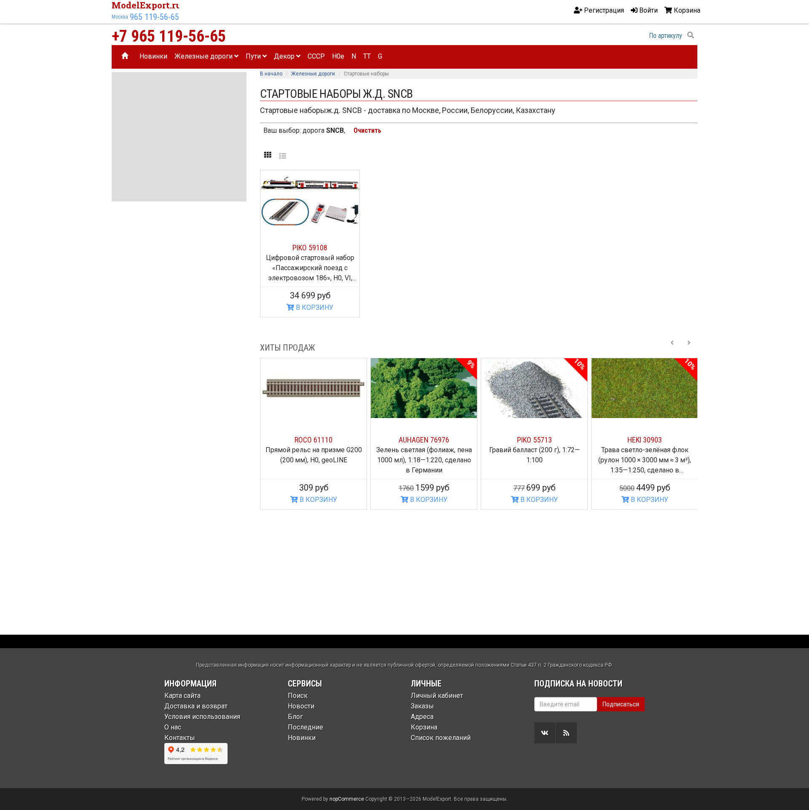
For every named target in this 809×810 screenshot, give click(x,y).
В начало (271, 74)
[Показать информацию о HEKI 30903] (645, 388)
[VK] (544, 732)
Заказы (422, 706)
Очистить (367, 130)
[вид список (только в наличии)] (282, 155)
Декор (285, 56)
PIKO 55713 (534, 439)
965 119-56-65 (154, 17)
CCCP (316, 56)
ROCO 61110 (313, 439)
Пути (254, 56)
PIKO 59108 (309, 247)
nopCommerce (346, 799)
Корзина (424, 727)
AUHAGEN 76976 (424, 439)
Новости (301, 706)
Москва (120, 17)
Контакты (179, 738)
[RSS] (566, 732)
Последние (305, 727)
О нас (172, 727)
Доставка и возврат (196, 706)
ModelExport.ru (147, 5)
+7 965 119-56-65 (169, 36)
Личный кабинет (437, 696)
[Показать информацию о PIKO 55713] (534, 388)
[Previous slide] (672, 347)
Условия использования (202, 717)
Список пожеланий (441, 738)
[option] (313, 434)
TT (367, 56)
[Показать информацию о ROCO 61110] (313, 388)
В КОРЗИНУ (313, 307)
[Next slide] (688, 347)
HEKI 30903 (644, 439)
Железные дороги (204, 56)
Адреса (422, 717)
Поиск (298, 696)
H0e (338, 56)
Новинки (153, 56)
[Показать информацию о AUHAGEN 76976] (424, 388)
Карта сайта (182, 696)
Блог (295, 717)
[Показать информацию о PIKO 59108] (309, 198)
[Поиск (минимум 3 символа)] (690, 35)
